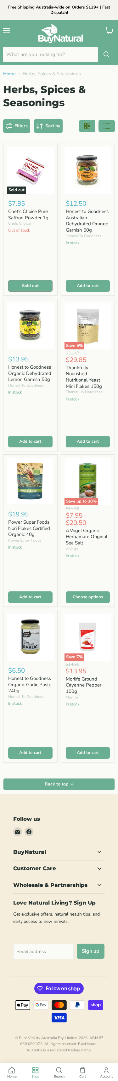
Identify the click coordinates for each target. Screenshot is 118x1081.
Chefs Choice (19, 223)
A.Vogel (72, 548)
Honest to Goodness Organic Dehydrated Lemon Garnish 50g (29, 373)
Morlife (72, 697)
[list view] (106, 126)
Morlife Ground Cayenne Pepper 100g (83, 685)
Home (9, 74)
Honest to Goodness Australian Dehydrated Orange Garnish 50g (87, 220)
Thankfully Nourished (84, 391)
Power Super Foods (25, 540)
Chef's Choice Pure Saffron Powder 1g (28, 214)
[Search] (106, 54)
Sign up (90, 951)
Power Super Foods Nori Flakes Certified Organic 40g (29, 528)
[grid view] (87, 126)
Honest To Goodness (83, 236)
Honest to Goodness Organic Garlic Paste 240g (29, 684)
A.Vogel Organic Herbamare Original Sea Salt (86, 536)
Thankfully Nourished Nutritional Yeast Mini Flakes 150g (84, 377)
